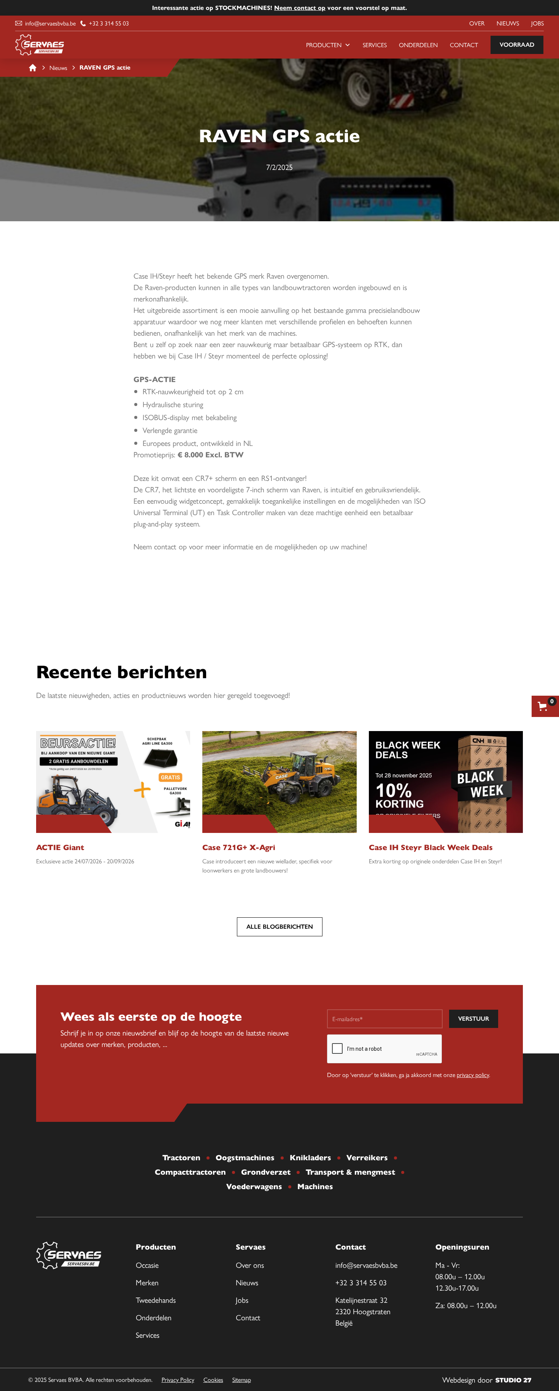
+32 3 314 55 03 (361, 1282)
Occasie (147, 1264)
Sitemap (241, 1379)
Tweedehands (156, 1299)
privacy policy (473, 1074)
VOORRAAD (517, 44)
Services (375, 44)
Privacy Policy (178, 1379)
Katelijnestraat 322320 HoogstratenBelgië (363, 1311)
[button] (328, 45)
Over (476, 23)
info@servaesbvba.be (366, 1264)
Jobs (537, 23)
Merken (147, 1282)
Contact (464, 44)
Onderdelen (418, 44)
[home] (39, 44)
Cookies (213, 1379)
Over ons (250, 1264)
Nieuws (508, 23)
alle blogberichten (279, 926)
